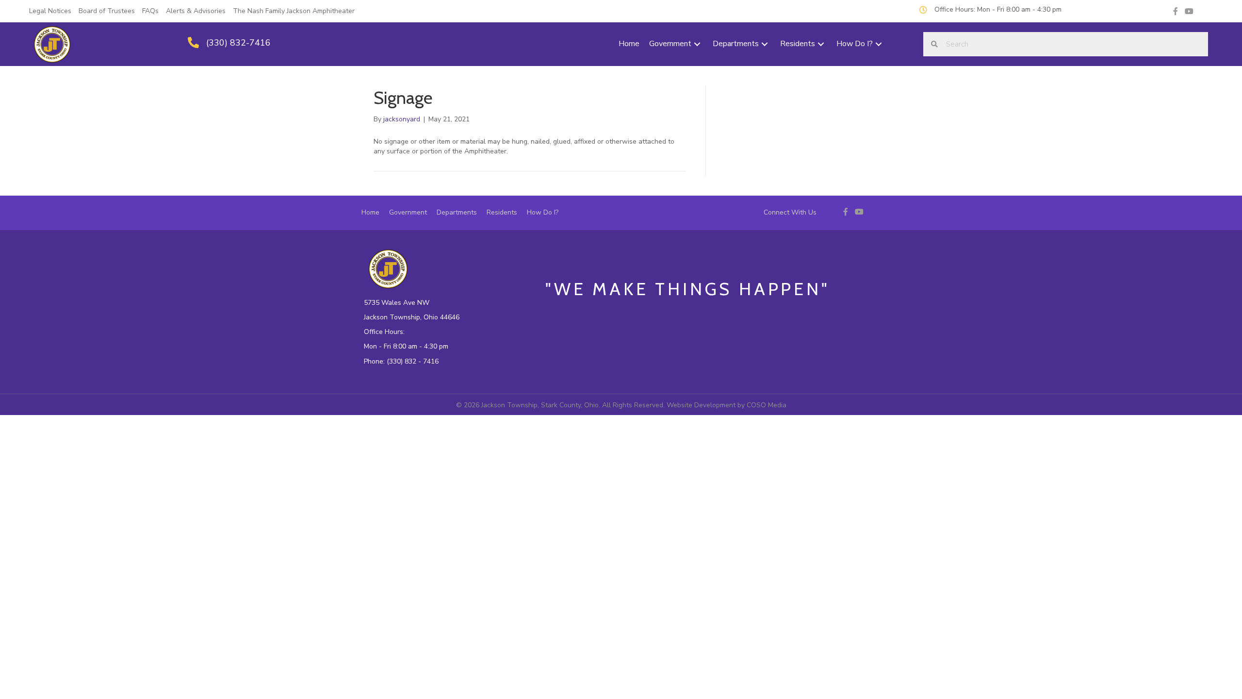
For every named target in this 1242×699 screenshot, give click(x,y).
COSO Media (766, 405)
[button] (697, 44)
